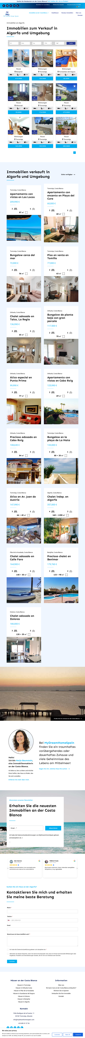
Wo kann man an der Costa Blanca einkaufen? (61, 988)
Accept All (78, 1034)
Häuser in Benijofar (24, 999)
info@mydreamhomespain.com (23, 1020)
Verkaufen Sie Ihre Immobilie (61, 993)
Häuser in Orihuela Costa (24, 988)
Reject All (67, 1034)
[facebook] (3, 5)
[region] (42, 1033)
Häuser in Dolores (24, 996)
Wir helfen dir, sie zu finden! (58, 1)
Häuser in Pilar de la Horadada (24, 990)
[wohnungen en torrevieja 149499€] (18, 126)
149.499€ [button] (18, 146)
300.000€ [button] (66, 146)
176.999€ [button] (42, 112)
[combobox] (9, 920)
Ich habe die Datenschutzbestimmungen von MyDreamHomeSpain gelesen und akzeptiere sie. (34, 836)
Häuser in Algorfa (24, 1002)
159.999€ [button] (42, 146)
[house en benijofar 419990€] (18, 58)
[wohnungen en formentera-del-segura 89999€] (66, 58)
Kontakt (61, 996)
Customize (57, 1034)
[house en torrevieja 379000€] (66, 92)
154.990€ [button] (42, 78)
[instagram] (7, 5)
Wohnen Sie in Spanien (61, 990)
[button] (77, 868)
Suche (71, 43)
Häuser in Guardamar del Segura (24, 993)
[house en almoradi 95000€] (18, 92)
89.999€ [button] (66, 78)
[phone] (17, 5)
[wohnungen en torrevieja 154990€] (42, 58)
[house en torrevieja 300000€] (66, 126)
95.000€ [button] (18, 112)
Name (9, 907)
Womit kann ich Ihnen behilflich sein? (18, 934)
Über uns (61, 985)
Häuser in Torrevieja (23, 985)
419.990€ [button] (18, 78)
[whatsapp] (10, 5)
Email (8, 925)
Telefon (10, 916)
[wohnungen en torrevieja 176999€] (42, 92)
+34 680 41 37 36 (23, 1023)
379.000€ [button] (66, 112)
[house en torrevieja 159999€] (42, 126)
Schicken (12, 961)
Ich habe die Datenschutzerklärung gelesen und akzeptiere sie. (28, 949)
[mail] (14, 5)
